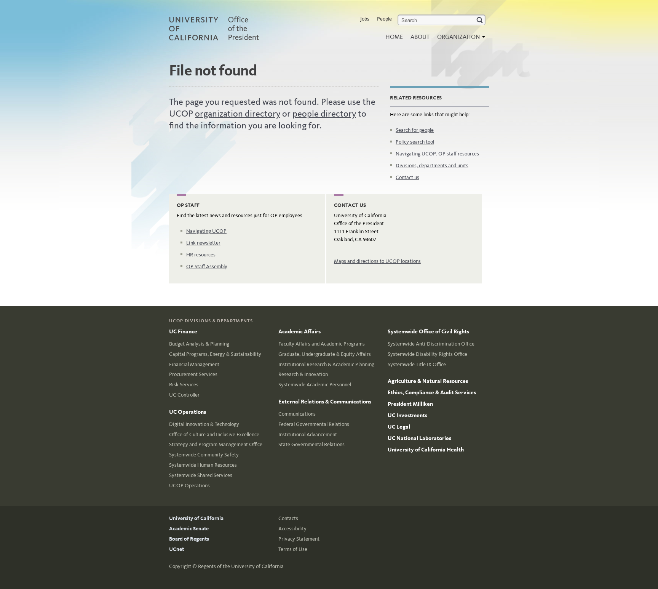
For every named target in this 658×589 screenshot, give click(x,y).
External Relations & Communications (324, 401)
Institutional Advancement (307, 434)
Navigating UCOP (206, 231)
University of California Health (426, 449)
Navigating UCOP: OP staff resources (437, 153)
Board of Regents (189, 539)
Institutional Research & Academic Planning (326, 364)
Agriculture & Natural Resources (428, 381)
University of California (196, 518)
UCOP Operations (189, 485)
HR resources (201, 254)
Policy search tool (415, 142)
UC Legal (399, 426)
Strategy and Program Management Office (215, 444)
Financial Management (194, 364)
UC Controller (184, 395)
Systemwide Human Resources (203, 465)
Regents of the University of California (241, 566)
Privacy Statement (298, 539)
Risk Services (183, 384)
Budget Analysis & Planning (199, 344)
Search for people (415, 130)
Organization (459, 36)
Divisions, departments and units (432, 165)
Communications (297, 414)
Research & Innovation (303, 374)
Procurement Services (193, 374)
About (420, 36)
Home (394, 36)
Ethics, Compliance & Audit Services (432, 392)
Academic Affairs (299, 331)
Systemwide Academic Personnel (314, 384)
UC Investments (407, 415)
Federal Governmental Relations (313, 424)
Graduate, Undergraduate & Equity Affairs (324, 354)
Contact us (407, 177)
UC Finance (183, 331)
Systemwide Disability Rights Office (427, 354)
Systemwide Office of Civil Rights (428, 331)
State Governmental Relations (311, 444)
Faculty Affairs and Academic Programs (321, 344)
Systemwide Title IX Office (417, 364)
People (384, 19)
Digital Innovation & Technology (204, 424)
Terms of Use (292, 549)
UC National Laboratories (419, 438)
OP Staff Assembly (206, 266)
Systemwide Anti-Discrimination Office (431, 344)
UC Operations (187, 411)
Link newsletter (203, 243)
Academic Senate (189, 528)
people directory (324, 113)
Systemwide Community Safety (204, 454)
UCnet (176, 549)
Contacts (288, 518)
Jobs (364, 19)
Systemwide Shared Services (200, 475)
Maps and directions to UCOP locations (377, 261)
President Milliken (410, 403)
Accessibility (292, 528)
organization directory (237, 113)
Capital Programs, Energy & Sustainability (215, 354)
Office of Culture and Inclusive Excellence (214, 434)
